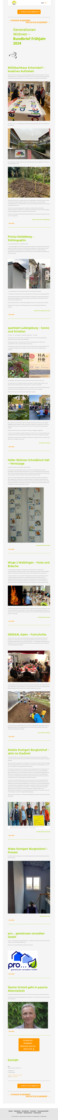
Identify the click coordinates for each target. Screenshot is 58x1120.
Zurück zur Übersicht (30, 12)
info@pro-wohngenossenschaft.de (15, 1075)
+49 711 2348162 (14, 1077)
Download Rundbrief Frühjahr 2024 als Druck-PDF (28, 1045)
